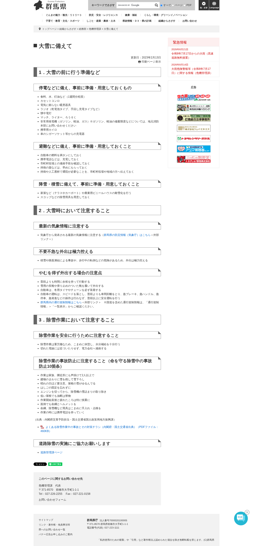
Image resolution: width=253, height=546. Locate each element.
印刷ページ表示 (151, 61)
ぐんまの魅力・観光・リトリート (64, 15)
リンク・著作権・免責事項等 (54, 524)
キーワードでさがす (103, 5)
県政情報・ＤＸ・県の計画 (137, 21)
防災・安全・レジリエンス (103, 15)
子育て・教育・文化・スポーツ (63, 21)
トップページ (49, 29)
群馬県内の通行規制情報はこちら (61, 302)
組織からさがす (167, 21)
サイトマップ (46, 519)
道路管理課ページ (51, 452)
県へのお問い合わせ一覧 (52, 529)
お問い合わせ (189, 21)
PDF (189, 5)
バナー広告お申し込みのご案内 (55, 534)
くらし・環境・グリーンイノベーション (165, 15)
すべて (167, 5)
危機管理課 (95, 29)
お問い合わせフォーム (52, 499)
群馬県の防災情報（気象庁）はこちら (127, 234)
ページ (179, 5)
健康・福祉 (131, 15)
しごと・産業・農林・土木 (101, 21)
